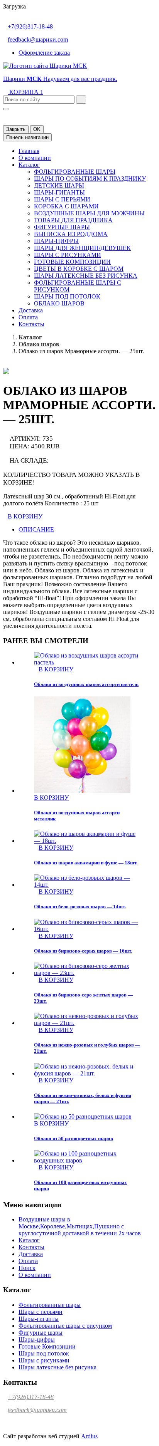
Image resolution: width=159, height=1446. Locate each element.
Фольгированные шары (74, 171)
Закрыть (15, 129)
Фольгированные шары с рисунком (65, 1325)
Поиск (27, 1268)
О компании (35, 157)
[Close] (6, 109)
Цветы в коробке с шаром (78, 268)
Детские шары (59, 185)
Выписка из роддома (71, 234)
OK (37, 129)
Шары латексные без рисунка (85, 275)
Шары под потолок (67, 296)
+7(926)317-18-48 (30, 26)
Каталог (29, 164)
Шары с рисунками (67, 255)
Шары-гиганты (59, 192)
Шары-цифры (56, 241)
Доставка (31, 310)
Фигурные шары (62, 227)
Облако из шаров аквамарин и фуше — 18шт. (85, 863)
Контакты (31, 324)
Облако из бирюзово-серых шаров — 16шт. (83, 951)
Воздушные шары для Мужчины (89, 213)
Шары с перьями (62, 199)
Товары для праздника (73, 220)
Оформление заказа (44, 52)
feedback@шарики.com (38, 39)
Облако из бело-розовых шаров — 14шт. (80, 906)
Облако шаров (59, 303)
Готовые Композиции (72, 261)
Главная (29, 151)
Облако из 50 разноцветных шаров (73, 1138)
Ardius (89, 1436)
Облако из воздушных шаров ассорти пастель (86, 684)
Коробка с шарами (66, 206)
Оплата (28, 317)
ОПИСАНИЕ (36, 529)
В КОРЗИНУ (25, 516)
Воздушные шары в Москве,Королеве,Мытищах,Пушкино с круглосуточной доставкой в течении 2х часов (80, 1226)
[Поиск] (81, 100)
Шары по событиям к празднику (90, 178)
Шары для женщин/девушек (82, 248)
